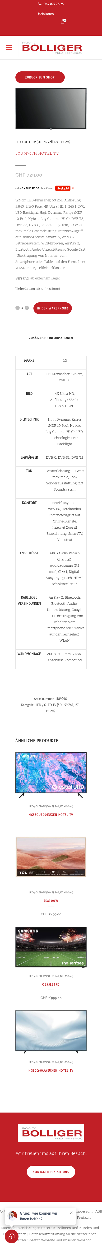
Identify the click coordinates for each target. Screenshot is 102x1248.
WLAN (65, 640)
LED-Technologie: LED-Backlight (67, 438)
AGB (98, 1211)
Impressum (83, 1211)
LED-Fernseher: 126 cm (64, 374)
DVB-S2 (64, 457)
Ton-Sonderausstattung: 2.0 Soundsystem (64, 483)
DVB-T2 (77, 457)
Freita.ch (84, 1217)
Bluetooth (72, 597)
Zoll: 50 (64, 380)
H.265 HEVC (64, 406)
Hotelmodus (71, 509)
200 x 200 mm (59, 654)
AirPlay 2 (56, 597)
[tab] (51, 345)
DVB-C (51, 457)
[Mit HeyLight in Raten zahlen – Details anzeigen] (73, 188)
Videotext (64, 540)
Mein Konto (46, 14)
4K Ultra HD (64, 393)
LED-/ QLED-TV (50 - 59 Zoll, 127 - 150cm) (42, 142)
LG (65, 360)
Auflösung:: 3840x (64, 400)
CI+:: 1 (62, 572)
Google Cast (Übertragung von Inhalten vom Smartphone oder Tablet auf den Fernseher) (65, 622)
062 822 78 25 (53, 4)
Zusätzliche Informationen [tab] (51, 338)
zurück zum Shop (40, 77)
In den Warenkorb (52, 308)
